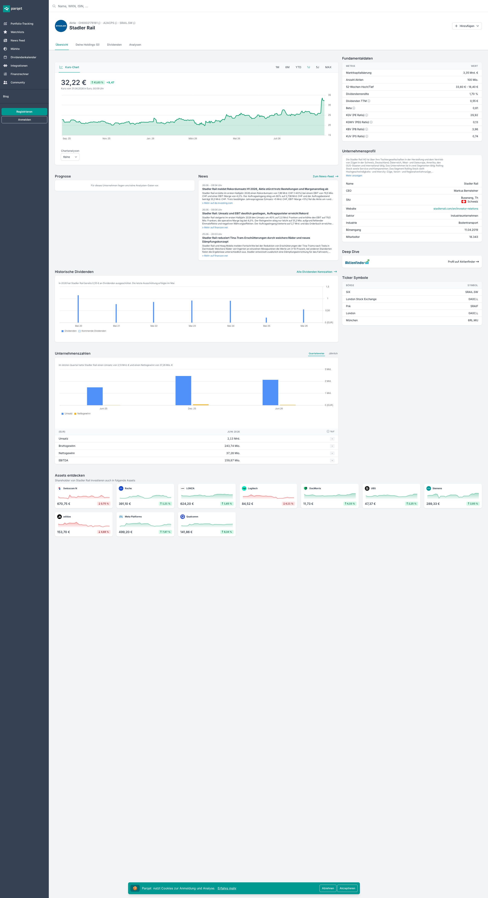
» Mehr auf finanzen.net (215, 227)
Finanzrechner (20, 74)
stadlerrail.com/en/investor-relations (455, 208)
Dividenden (114, 44)
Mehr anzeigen (354, 175)
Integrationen (19, 65)
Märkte (15, 48)
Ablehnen (328, 888)
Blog (6, 96)
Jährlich (333, 353)
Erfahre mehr (227, 888)
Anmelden (24, 119)
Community (18, 82)
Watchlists (17, 32)
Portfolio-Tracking (22, 23)
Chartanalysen (70, 150)
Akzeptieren (347, 888)
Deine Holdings (88, 44)
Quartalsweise (316, 353)
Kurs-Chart (71, 67)
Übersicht (62, 44)
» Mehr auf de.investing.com (217, 203)
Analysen (135, 44)
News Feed (18, 40)
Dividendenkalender (23, 57)
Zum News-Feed (324, 176)
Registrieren (24, 111)
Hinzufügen (467, 25)
